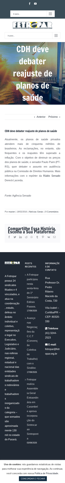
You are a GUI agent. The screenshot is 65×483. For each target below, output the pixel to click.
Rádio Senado (51, 175)
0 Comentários (52, 212)
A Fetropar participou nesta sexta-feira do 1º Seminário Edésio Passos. (32, 290)
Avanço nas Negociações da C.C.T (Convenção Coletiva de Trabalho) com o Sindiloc (32, 343)
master (12, 212)
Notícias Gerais (36, 212)
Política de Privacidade (46, 473)
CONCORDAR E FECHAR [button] (33, 478)
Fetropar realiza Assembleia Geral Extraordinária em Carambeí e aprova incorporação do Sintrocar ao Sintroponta (32, 409)
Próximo (53, 117)
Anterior (41, 117)
